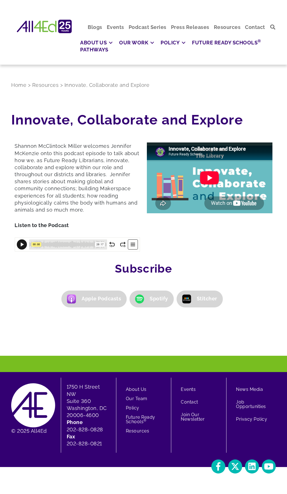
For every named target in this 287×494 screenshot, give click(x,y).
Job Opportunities (251, 404)
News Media (249, 389)
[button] (273, 27)
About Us (136, 389)
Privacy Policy (251, 419)
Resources (137, 431)
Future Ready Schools (140, 419)
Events (188, 389)
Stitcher (207, 299)
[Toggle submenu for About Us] (110, 42)
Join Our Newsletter (193, 417)
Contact (189, 402)
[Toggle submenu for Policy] (183, 42)
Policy (132, 408)
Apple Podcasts (101, 299)
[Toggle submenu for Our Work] (152, 42)
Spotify (159, 299)
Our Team (136, 398)
